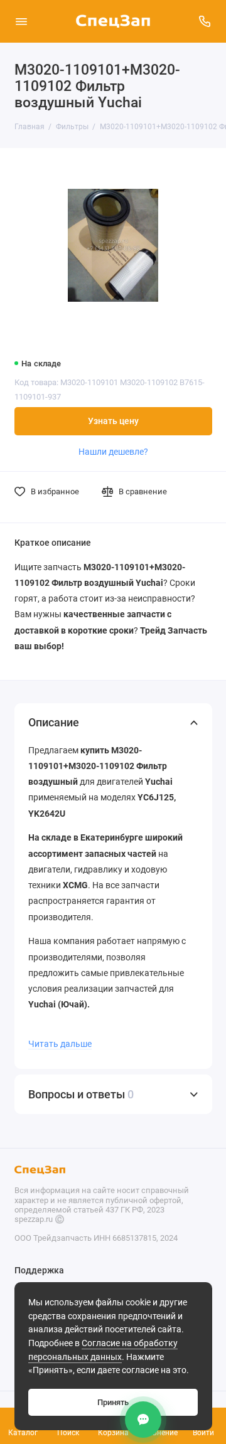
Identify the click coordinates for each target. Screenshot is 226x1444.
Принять (113, 1402)
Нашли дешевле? (113, 452)
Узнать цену (113, 421)
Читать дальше (60, 1044)
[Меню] (21, 21)
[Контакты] (143, 1419)
